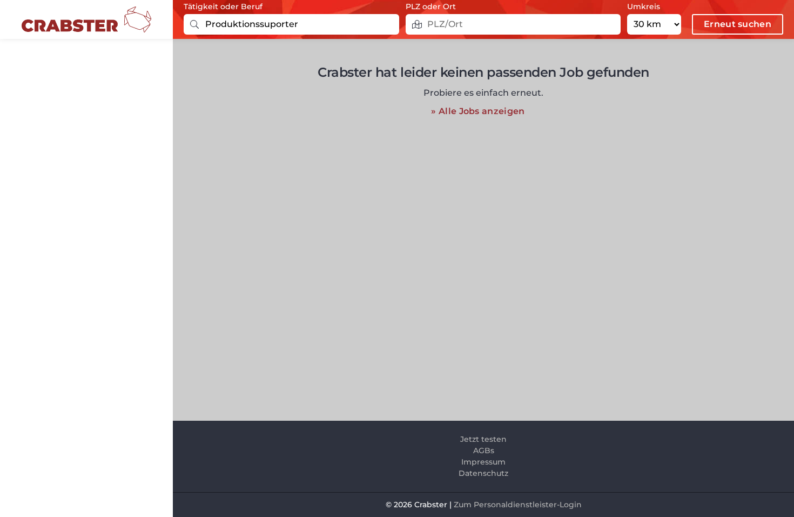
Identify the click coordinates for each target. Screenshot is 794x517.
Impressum (483, 462)
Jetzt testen (483, 439)
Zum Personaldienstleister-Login (518, 504)
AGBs (483, 450)
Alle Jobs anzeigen (481, 111)
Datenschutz (483, 473)
